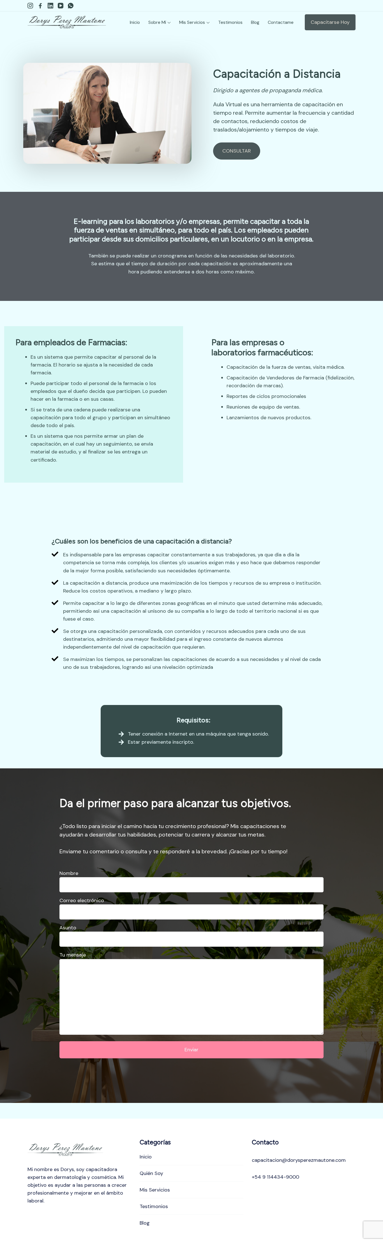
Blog (255, 22)
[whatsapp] (70, 5)
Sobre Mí (157, 22)
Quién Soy (151, 1173)
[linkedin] (50, 5)
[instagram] (30, 5)
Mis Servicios (192, 22)
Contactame (281, 22)
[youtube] (60, 5)
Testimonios (230, 22)
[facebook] (40, 5)
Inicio (135, 22)
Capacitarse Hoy (330, 22)
